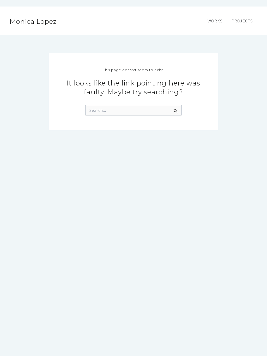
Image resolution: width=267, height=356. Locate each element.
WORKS (215, 21)
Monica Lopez (33, 21)
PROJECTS (242, 21)
